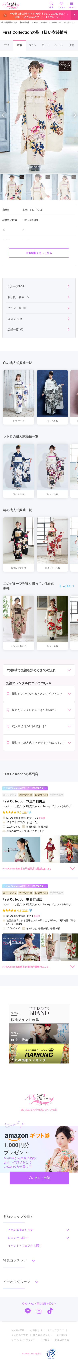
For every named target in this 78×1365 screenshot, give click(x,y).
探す (51, 7)
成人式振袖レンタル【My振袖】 (15, 22)
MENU (71, 7)
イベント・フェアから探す (25, 1245)
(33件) (25, 910)
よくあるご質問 (19, 1335)
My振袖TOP (18, 1330)
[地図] (42, 818)
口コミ (45, 45)
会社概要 (45, 1339)
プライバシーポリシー (23, 1339)
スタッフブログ (55, 1330)
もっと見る (65, 586)
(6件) (24, 812)
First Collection (40, 22)
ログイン (61, 7)
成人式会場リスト (42, 1335)
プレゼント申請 (39, 1178)
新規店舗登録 (62, 1339)
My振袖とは (35, 1330)
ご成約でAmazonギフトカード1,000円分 (23, 788)
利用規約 (62, 1335)
